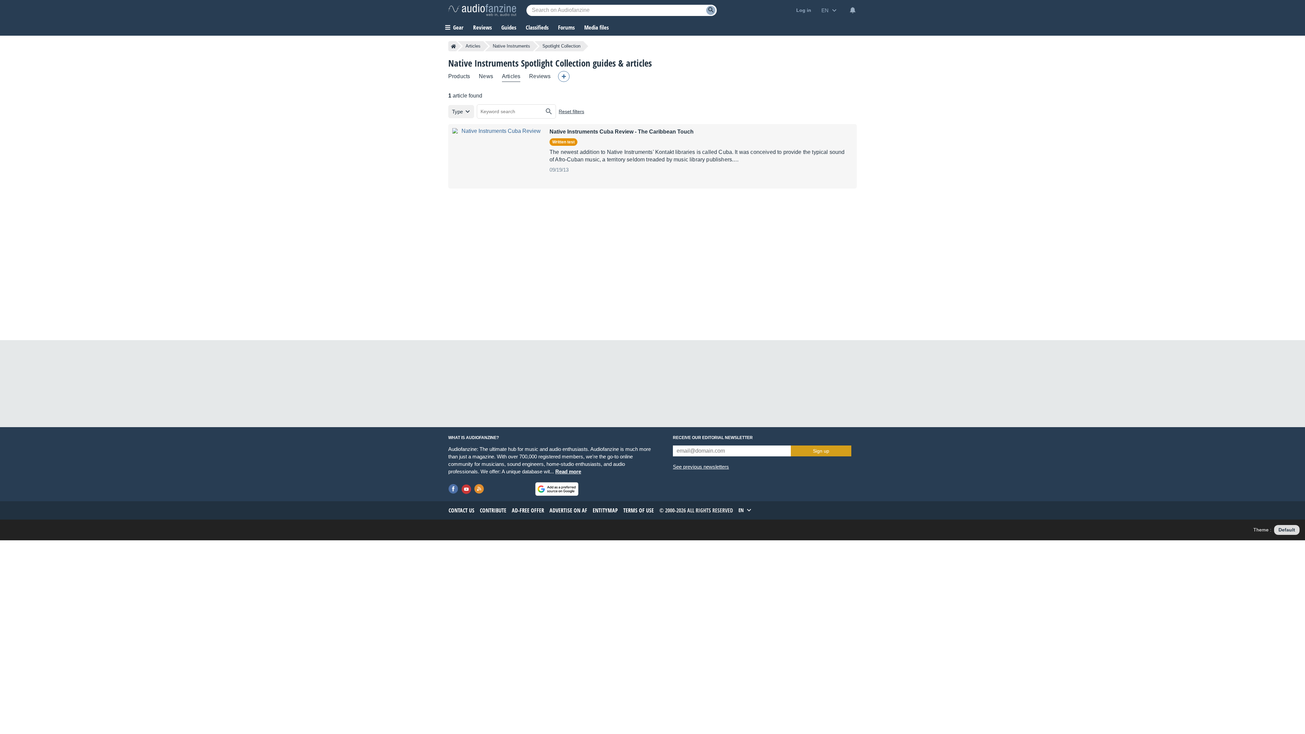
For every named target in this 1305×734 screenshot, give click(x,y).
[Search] (710, 10)
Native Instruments (511, 46)
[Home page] (453, 46)
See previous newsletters (701, 467)
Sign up (821, 451)
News (486, 76)
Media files (596, 27)
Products (459, 76)
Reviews (482, 27)
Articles (473, 46)
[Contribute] (564, 76)
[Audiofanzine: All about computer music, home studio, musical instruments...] (482, 10)
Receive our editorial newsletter (713, 437)
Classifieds (537, 27)
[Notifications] (853, 10)
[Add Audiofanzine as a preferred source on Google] (556, 489)
